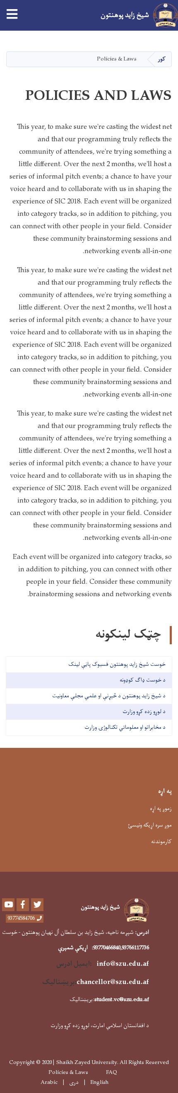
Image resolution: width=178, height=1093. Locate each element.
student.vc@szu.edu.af (121, 999)
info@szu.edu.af (123, 964)
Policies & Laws (68, 1073)
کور (162, 59)
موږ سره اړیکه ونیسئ (150, 825)
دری (74, 1083)
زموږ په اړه (161, 808)
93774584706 (21, 918)
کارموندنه (161, 842)
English (99, 1083)
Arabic (49, 1082)
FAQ (111, 1073)
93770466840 (106, 948)
